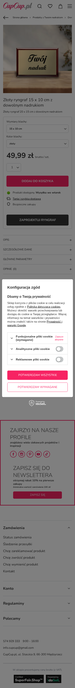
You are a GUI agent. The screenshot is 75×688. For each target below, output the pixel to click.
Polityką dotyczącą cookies (43, 306)
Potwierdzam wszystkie (37, 375)
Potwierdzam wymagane (37, 387)
